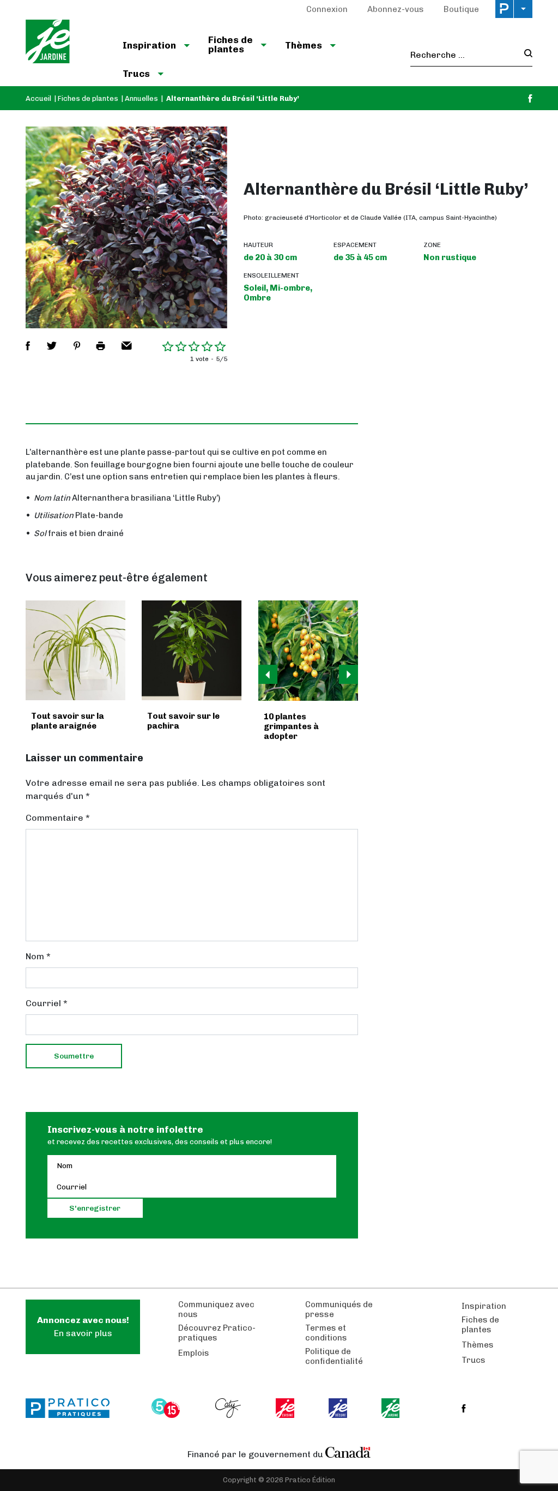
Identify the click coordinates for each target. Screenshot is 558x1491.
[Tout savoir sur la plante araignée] (75, 650)
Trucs (474, 1360)
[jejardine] (391, 1408)
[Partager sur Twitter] (51, 345)
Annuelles (141, 98)
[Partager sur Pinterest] (77, 345)
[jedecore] (339, 1408)
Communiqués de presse (339, 1309)
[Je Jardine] (65, 43)
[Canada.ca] (348, 1451)
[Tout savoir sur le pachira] (191, 650)
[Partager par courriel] (127, 345)
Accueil (38, 98)
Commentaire (58, 818)
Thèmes (478, 1345)
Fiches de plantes (88, 98)
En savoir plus (83, 1326)
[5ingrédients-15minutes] (167, 1408)
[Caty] (229, 1408)
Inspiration (484, 1306)
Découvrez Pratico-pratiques (217, 1333)
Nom (38, 956)
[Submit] (525, 55)
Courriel (47, 1003)
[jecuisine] (286, 1408)
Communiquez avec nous (216, 1309)
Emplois (193, 1353)
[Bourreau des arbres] (308, 650)
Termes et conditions (326, 1333)
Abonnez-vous (395, 9)
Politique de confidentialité (334, 1356)
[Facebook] (530, 98)
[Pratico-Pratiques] (72, 1408)
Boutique (461, 9)
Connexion (327, 9)
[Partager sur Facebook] (28, 345)
